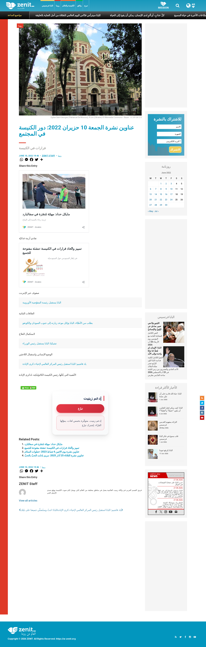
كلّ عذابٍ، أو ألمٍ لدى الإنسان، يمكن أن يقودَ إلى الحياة (114, 15)
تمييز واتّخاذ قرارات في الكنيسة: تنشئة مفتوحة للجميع (52, 447)
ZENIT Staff (48, 156)
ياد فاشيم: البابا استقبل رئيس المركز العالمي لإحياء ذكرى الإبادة (54, 363)
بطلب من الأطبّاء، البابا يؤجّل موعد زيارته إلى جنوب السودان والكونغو (58, 322)
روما (58, 5)
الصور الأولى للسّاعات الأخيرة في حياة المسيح (174, 15)
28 (156, 205)
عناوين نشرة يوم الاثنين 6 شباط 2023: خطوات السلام (52, 451)
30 (166, 205)
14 (156, 194)
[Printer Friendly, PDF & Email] (28, 387)
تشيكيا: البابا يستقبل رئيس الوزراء (40, 343)
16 (166, 194)
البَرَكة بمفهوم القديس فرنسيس (168, 423)
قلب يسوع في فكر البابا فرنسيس (168, 437)
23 (166, 200)
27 (150, 205)
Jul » (156, 211)
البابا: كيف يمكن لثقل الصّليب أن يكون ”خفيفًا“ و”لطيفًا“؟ (171, 409)
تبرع (86, 5)
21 (156, 200)
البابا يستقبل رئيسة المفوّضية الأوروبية (42, 302)
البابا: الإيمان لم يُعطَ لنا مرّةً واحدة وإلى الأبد (155, 350)
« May (150, 211)
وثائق (79, 5)
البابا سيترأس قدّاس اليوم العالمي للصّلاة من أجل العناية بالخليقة (44, 15)
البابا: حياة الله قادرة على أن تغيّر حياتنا (170, 395)
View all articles (28, 500)
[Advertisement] (166, 65)
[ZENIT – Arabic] (23, 5)
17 (171, 194)
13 (150, 194)
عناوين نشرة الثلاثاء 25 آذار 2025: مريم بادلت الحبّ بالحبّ (54, 455)
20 (150, 200)
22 (161, 200)
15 (161, 194)
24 (171, 200)
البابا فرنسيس (47, 5)
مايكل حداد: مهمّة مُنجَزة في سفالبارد (44, 444)
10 (171, 189)
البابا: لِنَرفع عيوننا (166, 450)
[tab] (157, 475)
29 (161, 205)
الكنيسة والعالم (68, 5)
